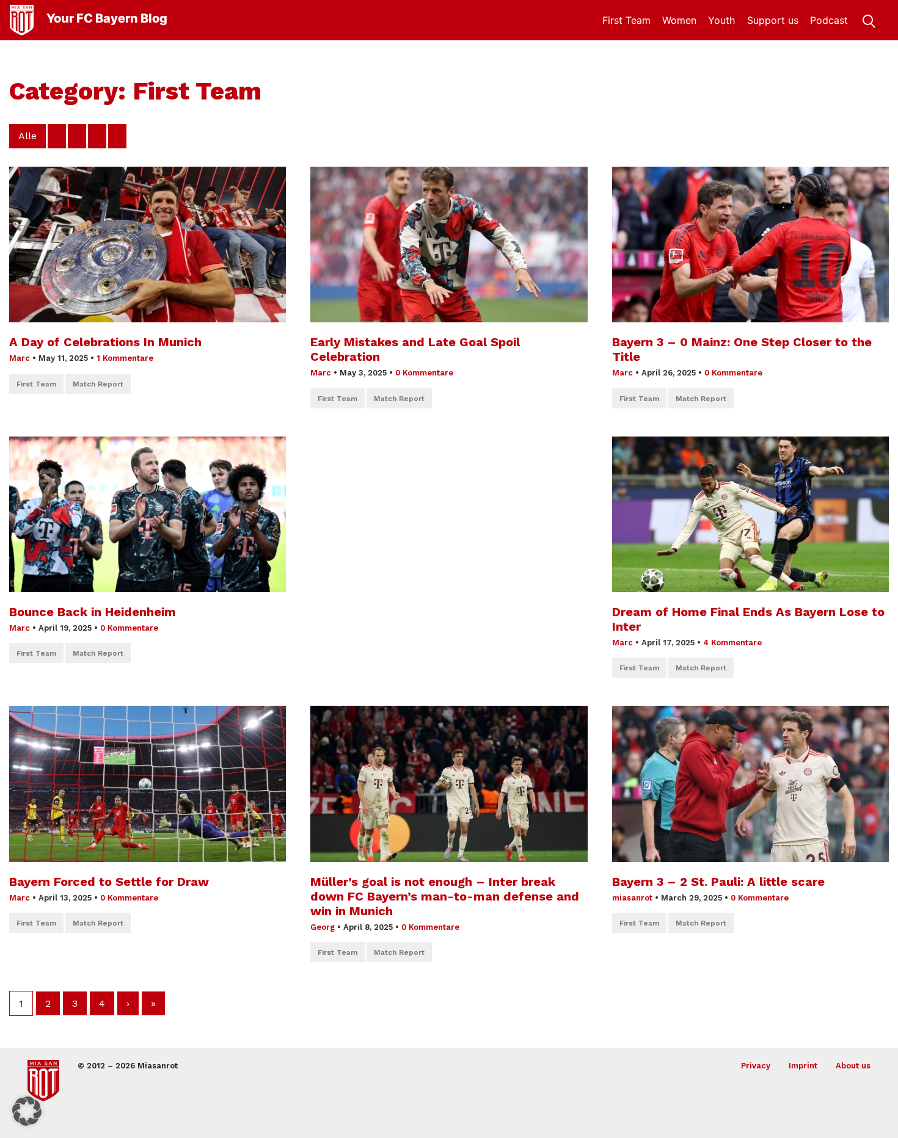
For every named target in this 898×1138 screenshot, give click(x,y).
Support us (772, 20)
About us (853, 1065)
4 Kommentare (732, 642)
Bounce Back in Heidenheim (92, 611)
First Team (626, 20)
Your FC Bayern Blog (106, 18)
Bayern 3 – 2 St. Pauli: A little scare (720, 881)
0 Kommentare (424, 372)
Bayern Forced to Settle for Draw (109, 881)
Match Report (98, 384)
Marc (19, 358)
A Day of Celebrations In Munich (105, 342)
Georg (322, 927)
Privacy (755, 1065)
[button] (27, 1111)
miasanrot (632, 897)
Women (679, 20)
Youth (721, 20)
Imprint (803, 1065)
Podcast (829, 20)
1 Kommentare (125, 358)
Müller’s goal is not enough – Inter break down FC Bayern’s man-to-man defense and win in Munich (444, 896)
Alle (27, 136)
